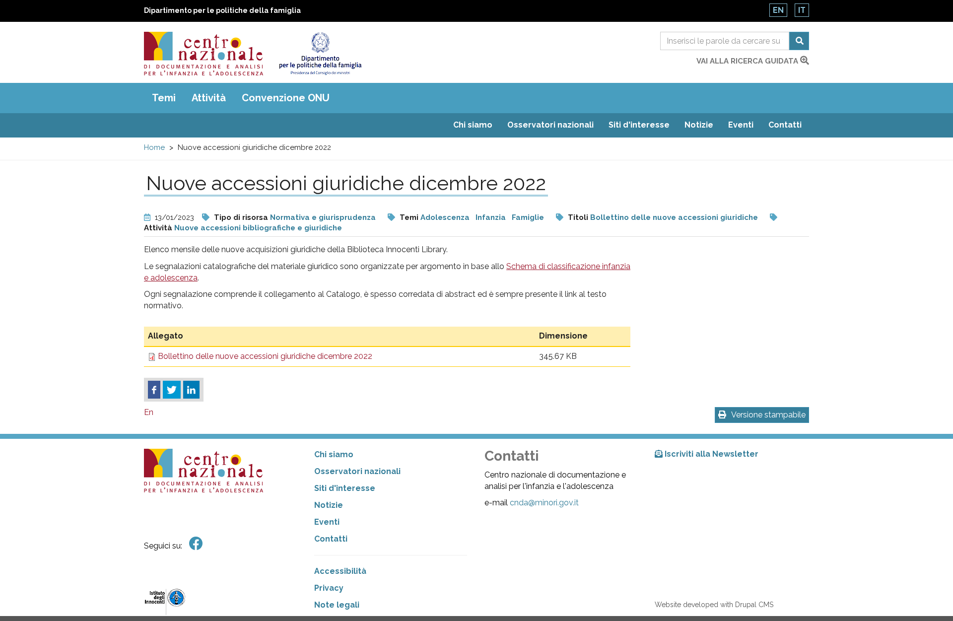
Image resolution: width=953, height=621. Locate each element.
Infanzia (491, 217)
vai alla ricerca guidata (748, 61)
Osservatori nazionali (550, 125)
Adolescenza (445, 217)
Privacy (328, 588)
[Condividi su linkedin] (191, 390)
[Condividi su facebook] (154, 390)
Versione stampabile (768, 414)
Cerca (799, 41)
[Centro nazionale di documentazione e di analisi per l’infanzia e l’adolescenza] (203, 53)
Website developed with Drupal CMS (714, 605)
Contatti (785, 125)
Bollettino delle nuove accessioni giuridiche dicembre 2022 (265, 356)
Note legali (336, 605)
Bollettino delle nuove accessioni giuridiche (674, 217)
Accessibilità (340, 571)
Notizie (698, 125)
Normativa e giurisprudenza (323, 217)
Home (154, 147)
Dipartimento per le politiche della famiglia (222, 10)
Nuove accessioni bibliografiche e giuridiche (258, 227)
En (778, 10)
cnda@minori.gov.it (544, 502)
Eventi (740, 125)
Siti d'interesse (639, 125)
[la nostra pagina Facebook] (196, 544)
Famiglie (528, 217)
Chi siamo (472, 125)
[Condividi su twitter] (172, 390)
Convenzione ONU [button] (286, 98)
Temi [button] (164, 98)
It (802, 10)
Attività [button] (209, 98)
